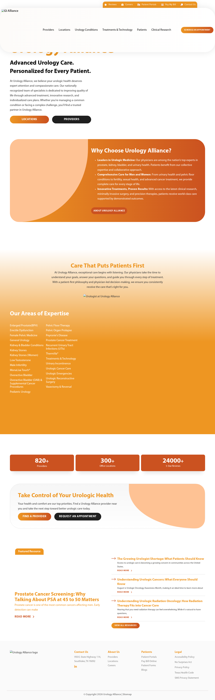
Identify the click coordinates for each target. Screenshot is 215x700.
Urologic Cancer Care (58, 368)
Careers (129, 4)
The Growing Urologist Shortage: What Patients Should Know (160, 559)
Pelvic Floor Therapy (58, 325)
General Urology (19, 340)
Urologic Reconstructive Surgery (60, 380)
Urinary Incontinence (58, 363)
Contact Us (190, 4)
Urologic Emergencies (59, 373)
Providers (48, 30)
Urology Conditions (86, 30)
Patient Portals (149, 4)
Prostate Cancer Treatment (61, 340)
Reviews (113, 4)
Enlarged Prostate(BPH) (24, 325)
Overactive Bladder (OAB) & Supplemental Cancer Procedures (26, 383)
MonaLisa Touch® (20, 370)
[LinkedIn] (75, 666)
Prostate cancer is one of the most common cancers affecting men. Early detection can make (57, 607)
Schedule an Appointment (197, 30)
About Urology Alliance (109, 211)
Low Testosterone (20, 360)
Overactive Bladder (21, 375)
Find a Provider (34, 516)
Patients (142, 30)
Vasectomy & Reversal (59, 387)
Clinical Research (161, 30)
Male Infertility (18, 365)
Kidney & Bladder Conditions (26, 345)
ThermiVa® (52, 353)
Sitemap (127, 694)
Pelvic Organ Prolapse (59, 330)
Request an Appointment (77, 516)
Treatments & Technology (117, 30)
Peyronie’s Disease (57, 335)
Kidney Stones (18, 350)
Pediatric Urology (20, 392)
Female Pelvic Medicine (23, 335)
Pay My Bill (170, 4)
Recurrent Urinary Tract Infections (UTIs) (59, 347)
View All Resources (125, 625)
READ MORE (23, 616)
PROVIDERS (71, 119)
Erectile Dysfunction (21, 330)
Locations (64, 30)
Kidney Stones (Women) (24, 355)
